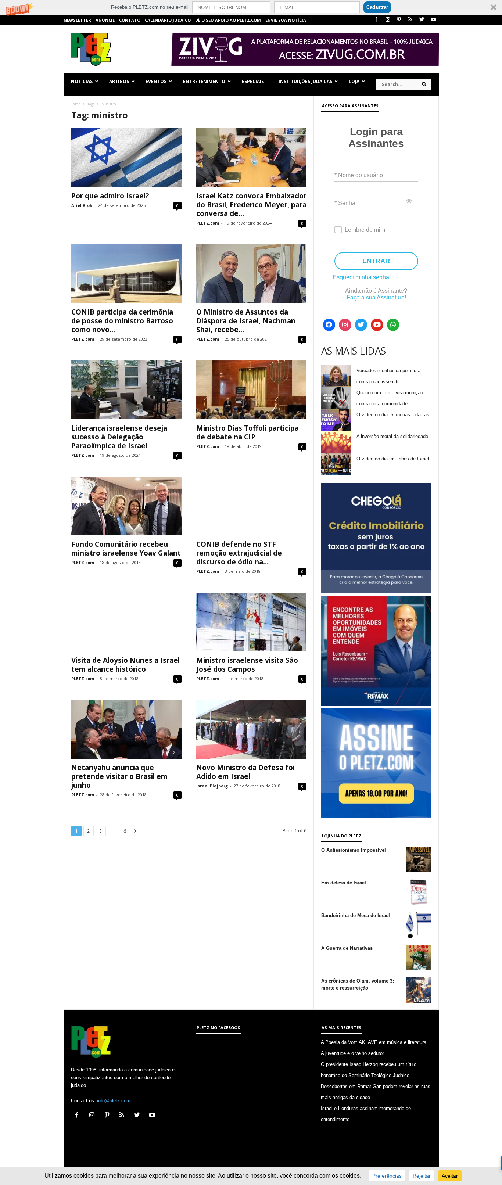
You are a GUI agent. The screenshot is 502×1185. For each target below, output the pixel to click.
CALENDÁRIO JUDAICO (168, 20)
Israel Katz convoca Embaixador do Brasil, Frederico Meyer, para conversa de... (251, 204)
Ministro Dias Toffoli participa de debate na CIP (247, 432)
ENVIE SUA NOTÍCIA (285, 20)
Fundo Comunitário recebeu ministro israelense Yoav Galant (126, 548)
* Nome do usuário (358, 175)
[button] (251, 7)
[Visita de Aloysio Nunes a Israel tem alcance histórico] (126, 622)
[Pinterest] (399, 20)
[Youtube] (433, 20)
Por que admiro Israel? (110, 196)
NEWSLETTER (77, 20)
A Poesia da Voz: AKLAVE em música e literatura (373, 1042)
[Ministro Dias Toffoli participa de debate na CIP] (251, 389)
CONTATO (129, 20)
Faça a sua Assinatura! (376, 297)
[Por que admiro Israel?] (126, 157)
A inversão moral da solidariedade (392, 436)
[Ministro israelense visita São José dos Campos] (251, 622)
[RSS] (410, 20)
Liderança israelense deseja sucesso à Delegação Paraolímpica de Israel (119, 436)
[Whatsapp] (393, 325)
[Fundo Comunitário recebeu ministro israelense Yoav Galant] (126, 506)
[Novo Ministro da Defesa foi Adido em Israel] (251, 729)
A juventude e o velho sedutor (352, 1053)
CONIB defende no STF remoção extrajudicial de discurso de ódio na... (239, 553)
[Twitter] (421, 20)
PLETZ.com (207, 223)
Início (75, 104)
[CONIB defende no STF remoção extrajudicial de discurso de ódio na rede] (251, 506)
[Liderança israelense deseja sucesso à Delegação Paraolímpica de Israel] (126, 389)
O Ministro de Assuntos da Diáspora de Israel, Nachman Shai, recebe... (245, 320)
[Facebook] (376, 20)
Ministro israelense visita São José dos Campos (247, 665)
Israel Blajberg (212, 786)
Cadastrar (377, 7)
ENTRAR (376, 261)
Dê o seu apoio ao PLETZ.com (228, 20)
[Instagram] (387, 20)
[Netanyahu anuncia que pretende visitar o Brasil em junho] (126, 729)
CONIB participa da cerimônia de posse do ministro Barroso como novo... (122, 320)
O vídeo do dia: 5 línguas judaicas (392, 414)
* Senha (344, 203)
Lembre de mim (365, 230)
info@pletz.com (113, 1100)
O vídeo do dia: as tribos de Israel (392, 459)
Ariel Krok (81, 205)
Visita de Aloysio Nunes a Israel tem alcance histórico (125, 665)
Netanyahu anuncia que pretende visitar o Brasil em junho (119, 776)
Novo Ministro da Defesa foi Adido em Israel (245, 772)
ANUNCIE (105, 20)
